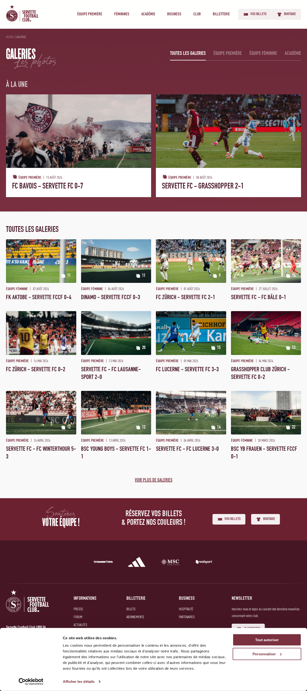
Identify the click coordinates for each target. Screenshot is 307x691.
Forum (78, 617)
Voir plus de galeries (153, 480)
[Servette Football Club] (27, 606)
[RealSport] (203, 562)
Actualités (80, 624)
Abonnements (135, 617)
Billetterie (221, 14)
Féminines (121, 14)
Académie (148, 14)
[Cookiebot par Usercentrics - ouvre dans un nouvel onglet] (31, 681)
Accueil (10, 37)
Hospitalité (186, 609)
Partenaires (187, 617)
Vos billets (258, 14)
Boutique (290, 14)
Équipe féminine (263, 53)
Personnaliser (264, 654)
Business (174, 14)
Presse (78, 609)
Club (197, 14)
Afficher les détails (78, 682)
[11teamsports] (103, 562)
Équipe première (89, 14)
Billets (131, 609)
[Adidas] (136, 562)
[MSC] (170, 562)
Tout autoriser (267, 640)
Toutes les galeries (188, 53)
